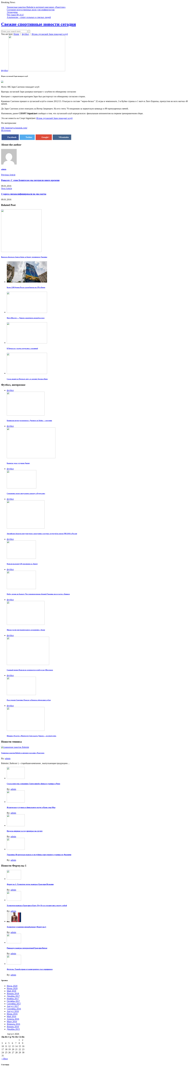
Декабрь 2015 (13, 1029)
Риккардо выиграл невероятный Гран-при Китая (27, 948)
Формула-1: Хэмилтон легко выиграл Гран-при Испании (30, 884)
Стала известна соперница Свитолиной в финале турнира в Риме (33, 784)
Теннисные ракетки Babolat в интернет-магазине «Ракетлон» (36, 7)
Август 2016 (13, 1011)
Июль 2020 (12, 986)
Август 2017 (13, 1006)
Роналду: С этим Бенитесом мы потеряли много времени (30, 180)
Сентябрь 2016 (14, 1009)
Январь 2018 (13, 993)
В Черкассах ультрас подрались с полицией (22, 348)
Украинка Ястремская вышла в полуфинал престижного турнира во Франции (39, 855)
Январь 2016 (13, 1026)
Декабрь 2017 (13, 996)
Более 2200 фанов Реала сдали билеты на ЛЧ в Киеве (26, 287)
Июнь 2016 (12, 1014)
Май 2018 (11, 991)
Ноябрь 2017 (13, 998)
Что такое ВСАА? (15, 15)
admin (3, 169)
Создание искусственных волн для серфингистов (31, 9)
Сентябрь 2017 (14, 1003)
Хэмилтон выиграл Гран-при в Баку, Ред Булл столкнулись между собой (37, 905)
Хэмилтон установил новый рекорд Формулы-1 (26, 927)
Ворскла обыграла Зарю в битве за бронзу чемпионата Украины (24, 257)
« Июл (5, 1058)
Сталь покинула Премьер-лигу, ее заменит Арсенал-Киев (27, 379)
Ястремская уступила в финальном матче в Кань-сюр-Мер (31, 807)
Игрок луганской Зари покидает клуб (54, 118)
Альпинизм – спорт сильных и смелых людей (29, 17)
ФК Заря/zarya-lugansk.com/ (14, 128)
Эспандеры (12, 12)
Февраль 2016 (13, 1024)
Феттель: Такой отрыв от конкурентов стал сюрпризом (30, 969)
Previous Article (8, 175)
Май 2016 (11, 1016)
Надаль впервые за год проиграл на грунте (25, 831)
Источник (6, 130)
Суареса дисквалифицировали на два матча (23, 194)
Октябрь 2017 (13, 1001)
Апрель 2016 (13, 1019)
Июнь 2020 (12, 988)
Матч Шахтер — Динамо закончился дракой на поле (26, 318)
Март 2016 (12, 1021)
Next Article (6, 188)
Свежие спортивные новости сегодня (38, 24)
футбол (4, 70)
